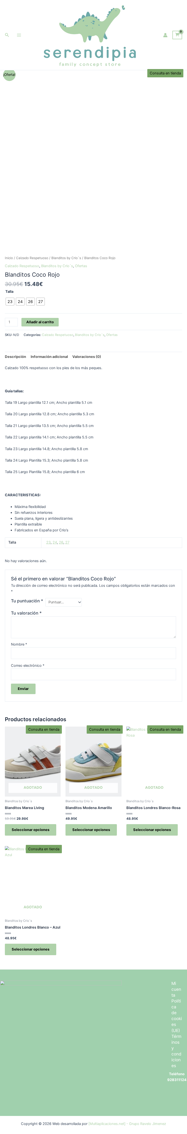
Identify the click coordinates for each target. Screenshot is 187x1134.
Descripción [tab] (15, 356)
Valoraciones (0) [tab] (86, 356)
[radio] (10, 301)
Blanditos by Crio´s (66, 258)
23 (48, 542)
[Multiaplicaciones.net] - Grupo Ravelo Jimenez (127, 1124)
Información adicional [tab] (49, 356)
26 (61, 542)
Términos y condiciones (176, 1051)
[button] (7, 35)
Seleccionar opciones (30, 830)
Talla (9, 291)
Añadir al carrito (40, 322)
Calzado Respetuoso (32, 258)
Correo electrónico (27, 665)
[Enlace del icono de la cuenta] (165, 35)
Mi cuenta (176, 989)
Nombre (19, 644)
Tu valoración (26, 613)
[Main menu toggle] (19, 35)
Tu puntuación (27, 600)
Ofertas (81, 266)
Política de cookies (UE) (176, 1015)
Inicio (9, 258)
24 (55, 542)
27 (67, 542)
